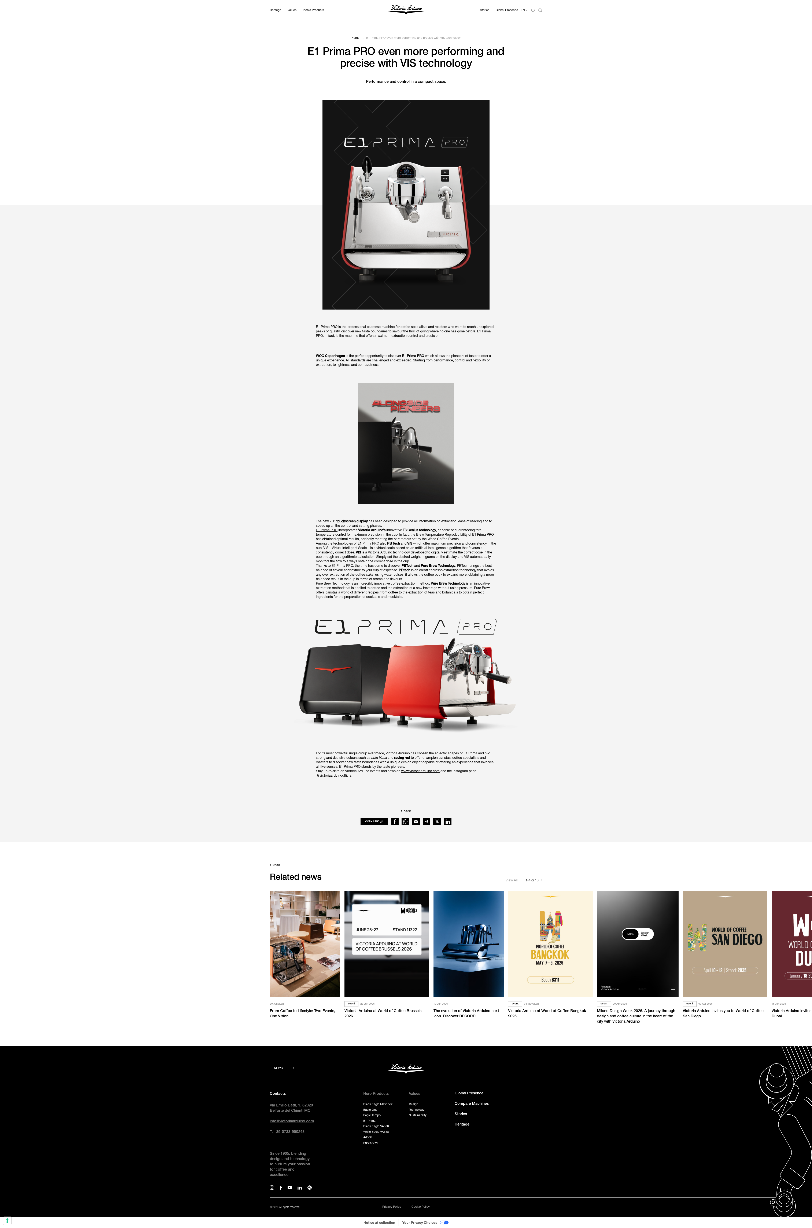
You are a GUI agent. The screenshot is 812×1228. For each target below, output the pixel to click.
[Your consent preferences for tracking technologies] (7, 1221)
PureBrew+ (371, 1143)
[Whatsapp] (405, 821)
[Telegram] (426, 821)
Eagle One (370, 1110)
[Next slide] (541, 881)
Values (292, 10)
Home (355, 38)
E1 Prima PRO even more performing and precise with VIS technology (413, 38)
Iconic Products (313, 10)
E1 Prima (369, 1121)
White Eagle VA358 (376, 1132)
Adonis (367, 1137)
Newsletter (284, 1068)
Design (413, 1104)
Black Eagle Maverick (377, 1104)
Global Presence (507, 10)
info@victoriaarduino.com (292, 1121)
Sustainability (418, 1115)
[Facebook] (395, 821)
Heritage (275, 10)
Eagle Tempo (372, 1115)
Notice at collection (379, 1222)
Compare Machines (472, 1104)
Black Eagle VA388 (376, 1126)
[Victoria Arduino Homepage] (406, 10)
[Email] (416, 821)
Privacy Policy (391, 1207)
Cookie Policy (420, 1207)
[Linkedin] (447, 821)
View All (512, 880)
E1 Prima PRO (326, 327)
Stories (484, 10)
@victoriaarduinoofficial (334, 776)
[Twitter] (437, 821)
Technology (416, 1110)
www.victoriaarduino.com (420, 771)
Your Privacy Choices (419, 1222)
